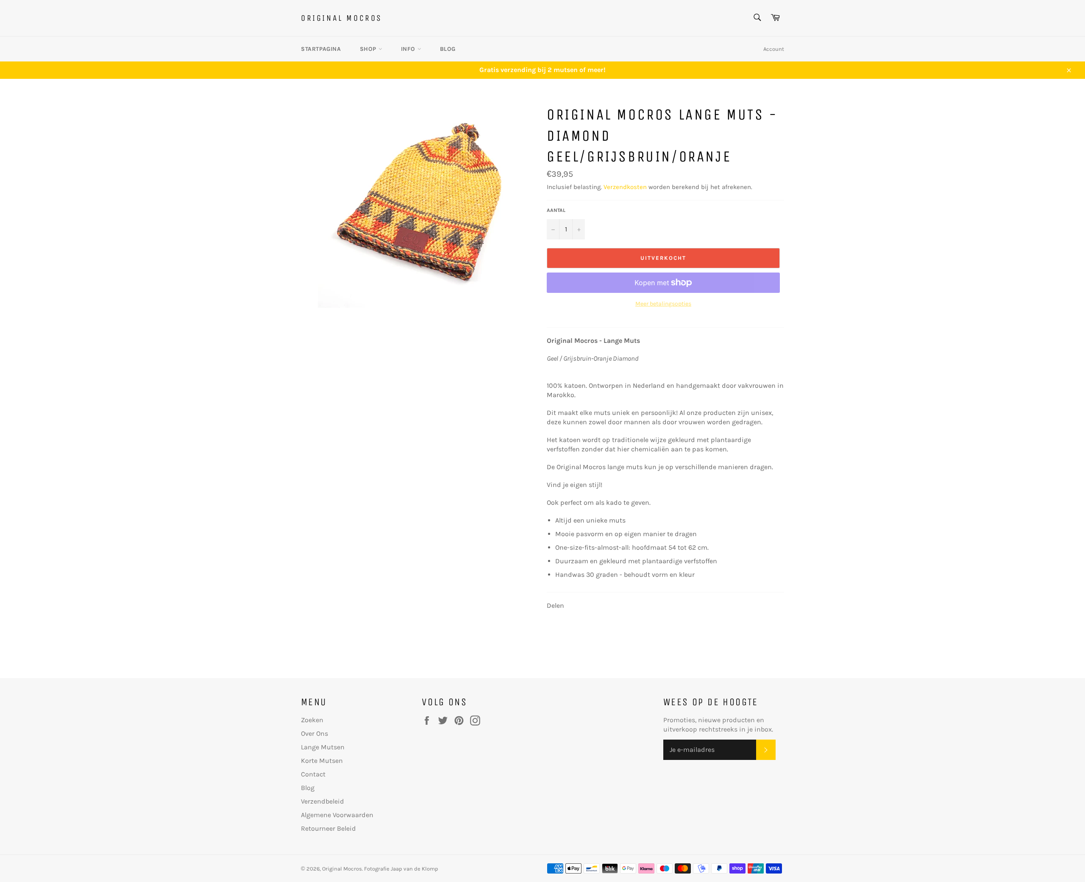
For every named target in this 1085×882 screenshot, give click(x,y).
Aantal (556, 210)
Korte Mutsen (322, 761)
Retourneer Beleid (328, 828)
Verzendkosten (625, 187)
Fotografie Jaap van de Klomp (401, 868)
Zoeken (312, 720)
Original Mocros (341, 18)
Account (773, 49)
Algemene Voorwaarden (337, 815)
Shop (369, 49)
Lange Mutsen (323, 747)
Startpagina (321, 49)
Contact (313, 774)
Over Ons (314, 733)
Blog (448, 49)
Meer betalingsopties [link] (663, 303)
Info (409, 49)
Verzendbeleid (322, 801)
